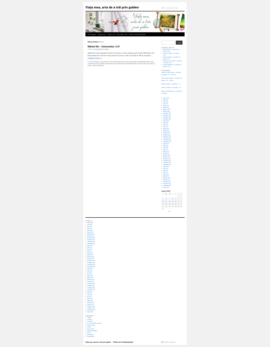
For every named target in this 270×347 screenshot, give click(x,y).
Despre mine (102, 34)
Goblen (97, 61)
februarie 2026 (166, 109)
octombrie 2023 (167, 162)
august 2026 (166, 98)
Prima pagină (92, 34)
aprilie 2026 (166, 105)
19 (169, 204)
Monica (107, 49)
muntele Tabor (92, 63)
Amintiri (89, 317)
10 (163, 201)
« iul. (169, 211)
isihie (152, 61)
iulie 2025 (165, 122)
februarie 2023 (166, 178)
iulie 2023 (165, 168)
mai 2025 (165, 126)
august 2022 (166, 187)
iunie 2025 (165, 124)
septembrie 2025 (167, 119)
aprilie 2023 (166, 174)
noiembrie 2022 (167, 181)
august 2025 (166, 121)
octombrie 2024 (167, 140)
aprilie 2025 (166, 128)
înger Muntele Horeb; (144, 61)
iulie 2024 (165, 145)
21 (175, 204)
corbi (131, 61)
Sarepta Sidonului (110, 63)
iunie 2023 (165, 170)
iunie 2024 (165, 147)
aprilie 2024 (166, 151)
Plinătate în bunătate (92, 331)
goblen (135, 61)
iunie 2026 (165, 102)
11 (166, 201)
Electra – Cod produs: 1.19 (173, 84)
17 (163, 204)
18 (166, 204)
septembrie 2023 (167, 164)
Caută (179, 42)
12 (169, 201)
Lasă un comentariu (98, 65)
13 (172, 201)
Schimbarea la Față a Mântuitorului (126, 63)
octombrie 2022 (167, 183)
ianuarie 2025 (166, 134)
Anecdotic (89, 319)
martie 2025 (166, 130)
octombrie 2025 (167, 117)
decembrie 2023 (167, 159)
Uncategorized (90, 336)
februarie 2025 (166, 132)
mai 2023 (165, 172)
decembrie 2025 (167, 113)
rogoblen (102, 63)
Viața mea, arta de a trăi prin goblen (112, 7)
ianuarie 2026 (166, 111)
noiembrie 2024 (167, 138)
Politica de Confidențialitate (137, 34)
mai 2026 (165, 103)
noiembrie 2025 (167, 115)
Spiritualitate (90, 334)
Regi (97, 63)
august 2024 (166, 143)
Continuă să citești (95, 58)
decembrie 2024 (167, 136)
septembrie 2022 (167, 185)
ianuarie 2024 (166, 157)
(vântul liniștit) (117, 61)
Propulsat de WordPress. (169, 342)
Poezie (88, 332)
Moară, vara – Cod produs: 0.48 (117, 34)
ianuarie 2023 (166, 179)
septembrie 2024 (167, 141)
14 (175, 201)
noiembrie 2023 (167, 160)
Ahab (123, 61)
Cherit (127, 61)
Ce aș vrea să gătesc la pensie (94, 323)
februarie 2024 (166, 155)
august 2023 (166, 166)
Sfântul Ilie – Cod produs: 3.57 (104, 46)
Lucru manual (103, 61)
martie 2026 (166, 107)
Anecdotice (90, 321)
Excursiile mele (91, 325)
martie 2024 (166, 153)
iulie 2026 (165, 100)
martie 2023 (166, 176)
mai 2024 (165, 149)
